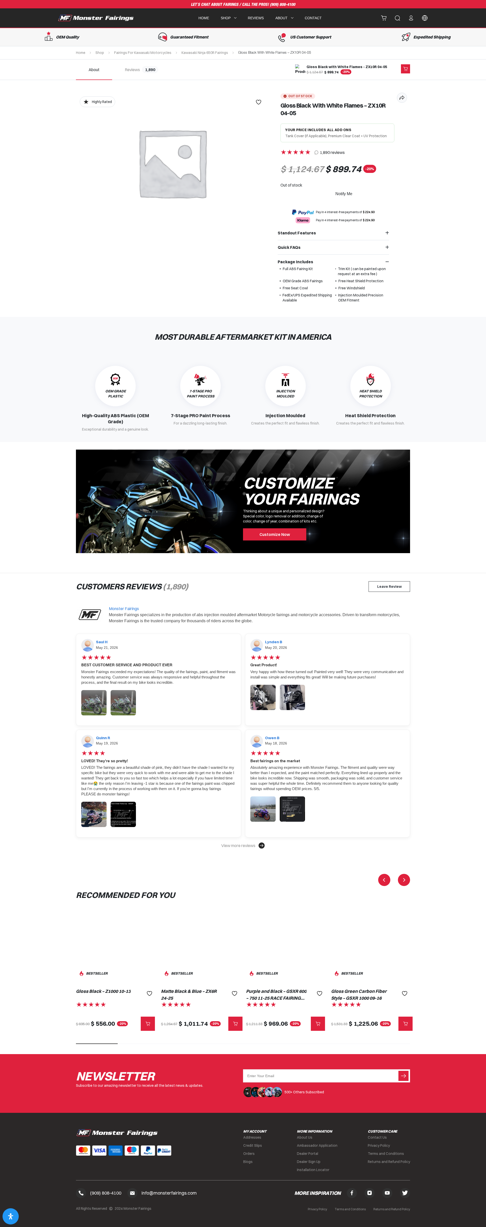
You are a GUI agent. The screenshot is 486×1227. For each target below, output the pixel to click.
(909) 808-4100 (282, 5)
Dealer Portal (307, 1153)
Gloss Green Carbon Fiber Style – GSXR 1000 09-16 (359, 994)
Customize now (274, 534)
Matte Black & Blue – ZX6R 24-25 (189, 994)
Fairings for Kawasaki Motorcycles (142, 52)
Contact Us (377, 1137)
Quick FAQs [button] (289, 247)
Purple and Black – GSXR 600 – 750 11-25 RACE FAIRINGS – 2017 (276, 994)
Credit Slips (252, 1145)
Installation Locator (313, 1170)
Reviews (256, 18)
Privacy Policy (379, 1145)
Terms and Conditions (386, 1153)
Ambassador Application (317, 1145)
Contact (313, 18)
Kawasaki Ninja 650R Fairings (204, 52)
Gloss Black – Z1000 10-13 (103, 991)
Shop (99, 52)
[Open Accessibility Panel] (11, 1216)
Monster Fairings (124, 608)
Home (203, 18)
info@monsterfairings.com (169, 1193)
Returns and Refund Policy (389, 1161)
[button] (243, 845)
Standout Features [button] (297, 232)
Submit (403, 1076)
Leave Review (389, 586)
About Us (304, 1137)
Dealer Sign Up (308, 1161)
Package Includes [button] (295, 261)
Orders (249, 1153)
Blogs (248, 1161)
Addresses (252, 1137)
